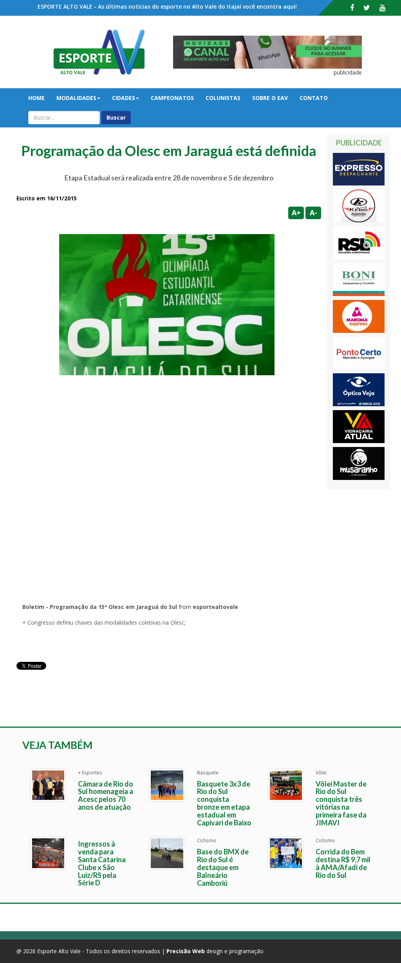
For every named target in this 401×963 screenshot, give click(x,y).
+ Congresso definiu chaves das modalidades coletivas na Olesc (103, 622)
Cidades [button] (123, 98)
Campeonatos (172, 98)
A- (313, 212)
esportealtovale (215, 607)
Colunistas (223, 98)
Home (36, 98)
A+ (296, 212)
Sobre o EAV (270, 98)
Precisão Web (185, 951)
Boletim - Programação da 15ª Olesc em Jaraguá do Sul (99, 607)
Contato (314, 98)
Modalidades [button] (76, 98)
